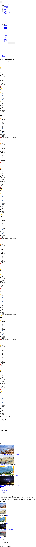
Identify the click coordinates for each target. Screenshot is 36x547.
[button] (18, 74)
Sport (15, 464)
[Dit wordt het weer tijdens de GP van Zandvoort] (3, 535)
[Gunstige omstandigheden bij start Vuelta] (3, 514)
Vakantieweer (16, 475)
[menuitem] (19, 9)
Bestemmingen (17, 454)
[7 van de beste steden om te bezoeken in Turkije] (3, 507)
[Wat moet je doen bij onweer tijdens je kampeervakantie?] (3, 528)
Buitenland (7, 515)
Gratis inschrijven (9, 546)
